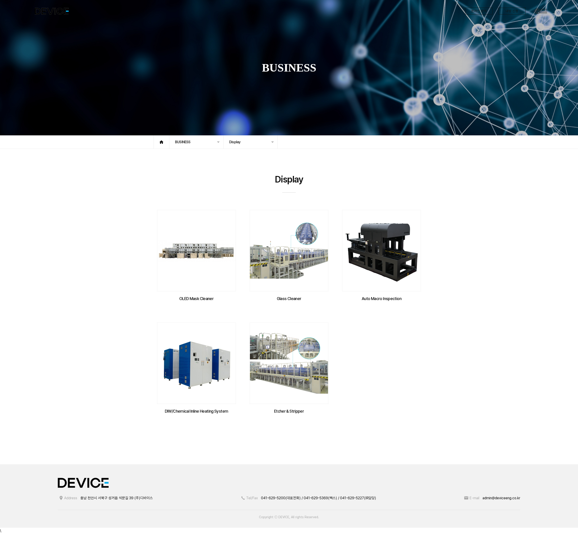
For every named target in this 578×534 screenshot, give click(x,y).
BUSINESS (183, 142)
